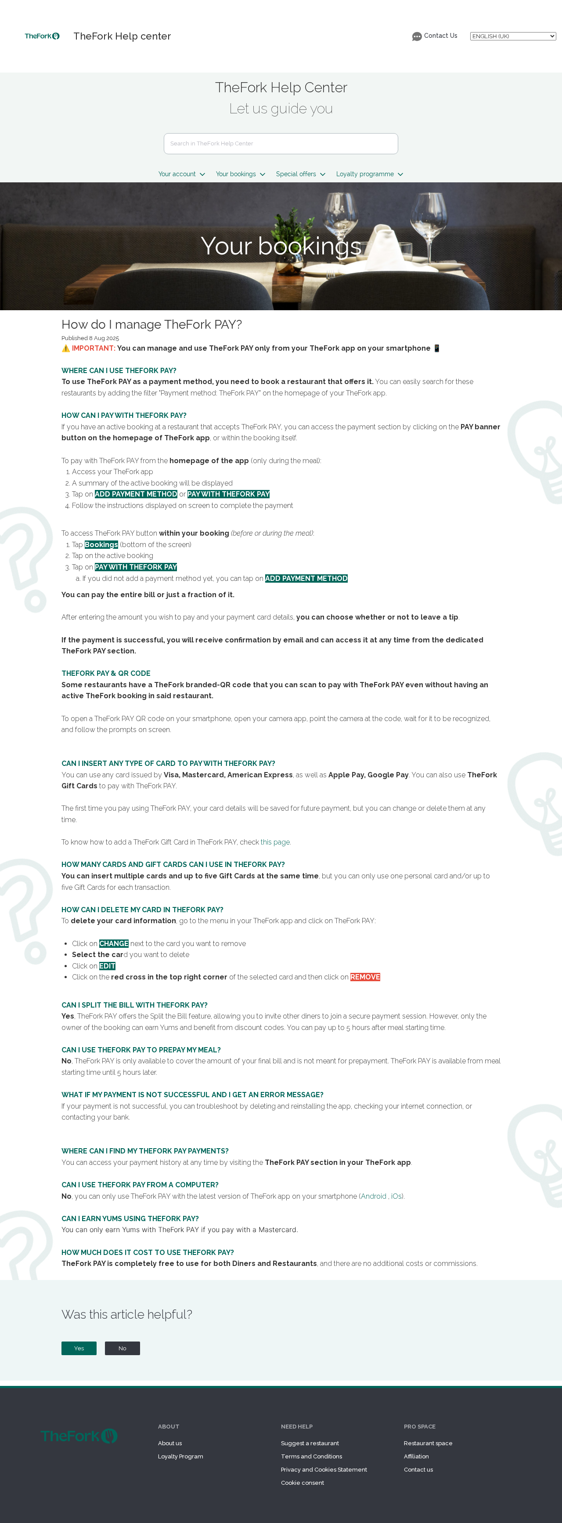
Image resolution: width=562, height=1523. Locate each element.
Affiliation (416, 1456)
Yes (79, 1348)
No (122, 1348)
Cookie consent (302, 1482)
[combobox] (281, 143)
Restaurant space (428, 1443)
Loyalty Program (180, 1456)
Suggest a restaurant (310, 1443)
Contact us (418, 1469)
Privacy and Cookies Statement (324, 1469)
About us (170, 1443)
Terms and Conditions (311, 1456)
